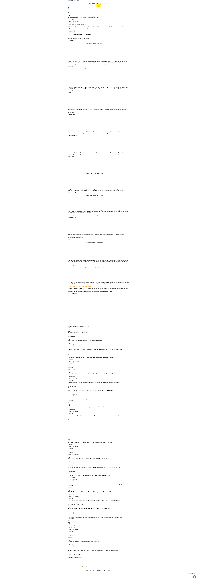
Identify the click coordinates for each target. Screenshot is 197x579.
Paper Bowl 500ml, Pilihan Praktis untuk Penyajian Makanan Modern (85, 340)
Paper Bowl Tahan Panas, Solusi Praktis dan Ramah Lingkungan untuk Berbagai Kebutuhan (91, 357)
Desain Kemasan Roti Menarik (83, 215)
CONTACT (109, 570)
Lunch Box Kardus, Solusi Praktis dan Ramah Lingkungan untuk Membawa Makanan (89, 475)
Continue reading (71, 350)
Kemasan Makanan (83, 291)
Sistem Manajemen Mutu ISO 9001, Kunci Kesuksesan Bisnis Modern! (85, 525)
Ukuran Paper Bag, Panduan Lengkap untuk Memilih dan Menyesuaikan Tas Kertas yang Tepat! (91, 373)
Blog (69, 15)
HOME (87, 570)
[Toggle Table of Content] (74, 31)
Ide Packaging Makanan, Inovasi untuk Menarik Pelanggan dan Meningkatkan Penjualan (90, 442)
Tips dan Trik (87, 326)
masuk (73, 557)
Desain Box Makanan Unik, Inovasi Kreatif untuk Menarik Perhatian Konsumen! (87, 458)
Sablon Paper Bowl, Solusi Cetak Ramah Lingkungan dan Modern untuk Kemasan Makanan (90, 390)
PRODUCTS (92, 570)
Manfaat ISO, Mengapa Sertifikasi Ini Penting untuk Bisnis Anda (83, 541)
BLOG (104, 570)
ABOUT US (99, 570)
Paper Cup (75, 291)
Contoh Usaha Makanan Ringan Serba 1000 (76, 326)
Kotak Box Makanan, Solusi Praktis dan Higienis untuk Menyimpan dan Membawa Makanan (90, 491)
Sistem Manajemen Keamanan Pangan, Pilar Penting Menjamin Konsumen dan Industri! (89, 508)
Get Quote (98, 4)
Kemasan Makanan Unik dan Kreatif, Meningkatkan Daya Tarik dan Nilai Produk (87, 407)
